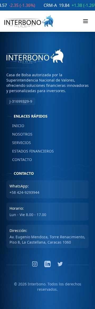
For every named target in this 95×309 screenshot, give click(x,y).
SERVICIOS (18, 142)
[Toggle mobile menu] (85, 21)
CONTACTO (19, 159)
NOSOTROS (19, 134)
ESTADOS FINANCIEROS (30, 151)
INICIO (15, 125)
